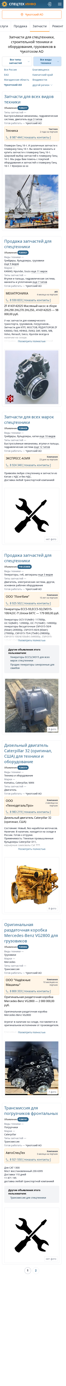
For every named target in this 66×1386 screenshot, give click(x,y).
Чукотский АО (13, 84)
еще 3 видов (45, 574)
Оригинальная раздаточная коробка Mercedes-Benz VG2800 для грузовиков (31, 933)
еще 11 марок (39, 271)
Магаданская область (16, 79)
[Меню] (59, 4)
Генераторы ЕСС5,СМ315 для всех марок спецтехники (30, 658)
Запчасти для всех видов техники (29, 99)
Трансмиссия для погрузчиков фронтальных (31, 1110)
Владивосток (39, 79)
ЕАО (6, 74)
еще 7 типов (39, 282)
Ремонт (57, 26)
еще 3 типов (35, 119)
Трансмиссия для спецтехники (28, 1197)
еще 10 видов (47, 436)
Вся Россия (10, 69)
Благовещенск (40, 69)
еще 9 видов (11, 264)
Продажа (20, 26)
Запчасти (40, 26)
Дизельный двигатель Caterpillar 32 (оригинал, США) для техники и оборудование (28, 753)
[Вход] (49, 4)
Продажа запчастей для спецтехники (27, 243)
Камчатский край (42, 74)
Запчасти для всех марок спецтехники (29, 419)
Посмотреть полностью (32, 341)
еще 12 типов (42, 447)
